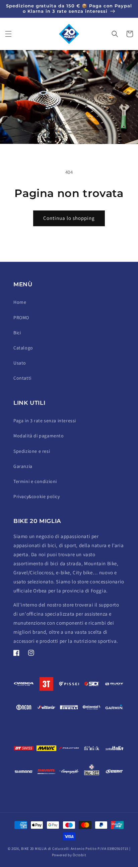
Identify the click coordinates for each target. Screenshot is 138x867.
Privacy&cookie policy (36, 496)
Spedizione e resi (31, 451)
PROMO (21, 318)
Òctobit (79, 855)
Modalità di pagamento (38, 436)
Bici (17, 333)
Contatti (22, 378)
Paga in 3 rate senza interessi (44, 421)
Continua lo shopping (69, 218)
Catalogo (23, 348)
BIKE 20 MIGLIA (34, 848)
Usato (19, 363)
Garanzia (22, 466)
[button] (8, 34)
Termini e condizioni (35, 481)
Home (19, 302)
